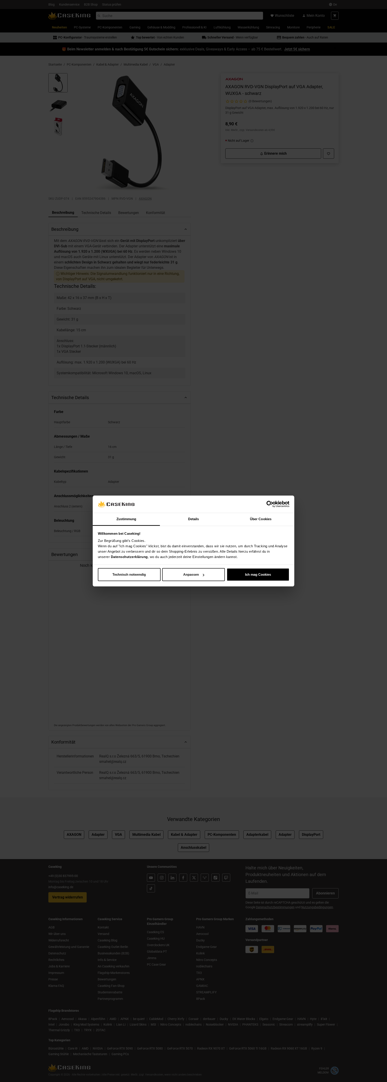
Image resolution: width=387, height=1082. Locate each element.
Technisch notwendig (129, 574)
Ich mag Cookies (258, 574)
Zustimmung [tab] (126, 519)
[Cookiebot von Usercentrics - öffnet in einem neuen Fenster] (269, 504)
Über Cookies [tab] (260, 519)
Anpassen (191, 574)
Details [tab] (193, 519)
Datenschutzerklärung (129, 557)
